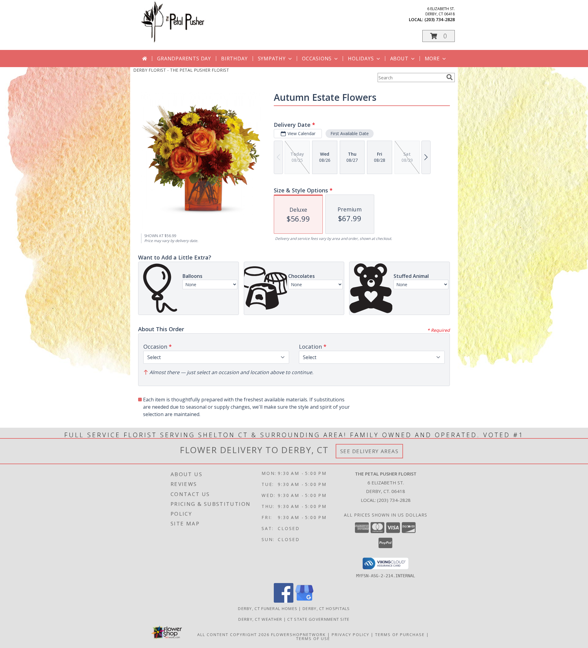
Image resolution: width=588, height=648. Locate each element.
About (399, 58)
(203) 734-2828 (439, 19)
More (432, 58)
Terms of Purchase (400, 634)
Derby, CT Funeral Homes (267, 608)
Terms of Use (313, 638)
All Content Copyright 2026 (233, 634)
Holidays (361, 58)
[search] (449, 77)
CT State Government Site (318, 619)
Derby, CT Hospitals (326, 608)
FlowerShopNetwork (298, 634)
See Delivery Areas (369, 451)
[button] (438, 36)
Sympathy (272, 58)
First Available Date (349, 133)
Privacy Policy (350, 634)
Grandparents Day (184, 58)
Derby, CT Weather (260, 619)
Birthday (234, 58)
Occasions (317, 58)
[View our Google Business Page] (304, 601)
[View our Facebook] (283, 601)
